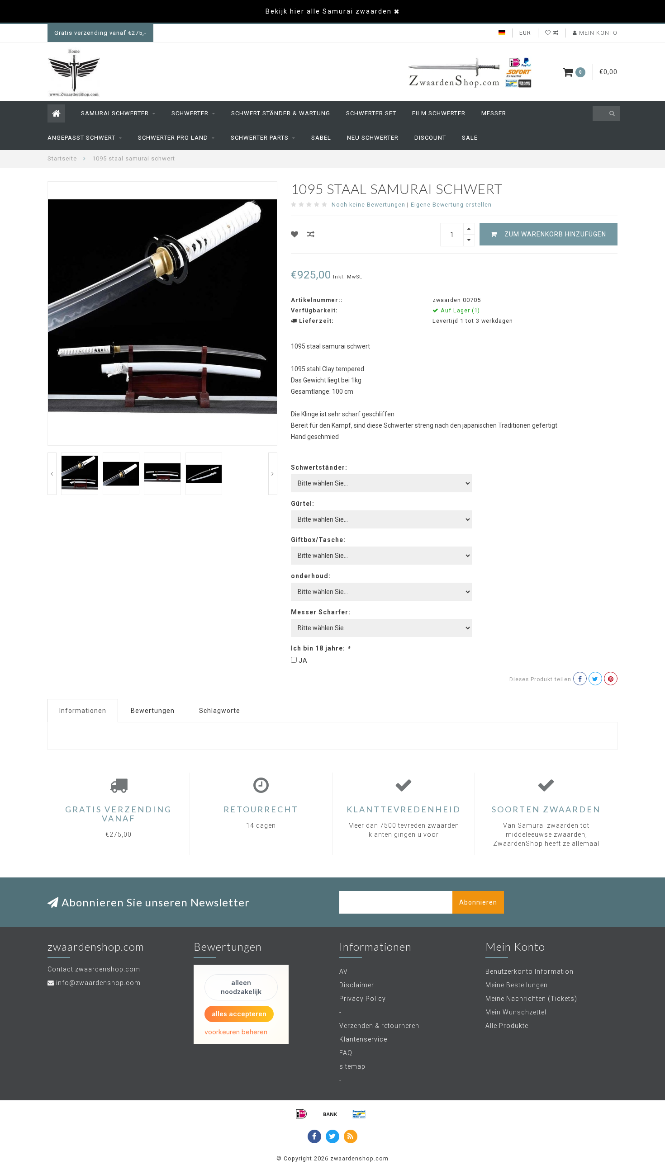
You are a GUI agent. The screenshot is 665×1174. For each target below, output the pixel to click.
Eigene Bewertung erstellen (451, 204)
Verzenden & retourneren (379, 1025)
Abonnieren (478, 902)
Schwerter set (371, 113)
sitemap (352, 1066)
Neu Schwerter (373, 137)
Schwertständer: (319, 467)
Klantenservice (363, 1039)
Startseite (62, 158)
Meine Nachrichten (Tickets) (531, 998)
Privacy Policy (362, 998)
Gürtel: (302, 503)
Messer (493, 113)
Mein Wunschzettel (515, 1012)
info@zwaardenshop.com (98, 982)
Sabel (321, 137)
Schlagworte (219, 710)
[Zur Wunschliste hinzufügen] (295, 234)
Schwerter (190, 113)
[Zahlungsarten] (301, 1114)
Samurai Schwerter (115, 113)
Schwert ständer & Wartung (280, 113)
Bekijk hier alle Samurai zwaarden (329, 11)
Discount (430, 137)
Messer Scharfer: (321, 612)
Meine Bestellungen (516, 985)
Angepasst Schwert (81, 137)
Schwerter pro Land (173, 137)
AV (343, 971)
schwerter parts (260, 137)
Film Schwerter (439, 113)
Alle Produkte (506, 1025)
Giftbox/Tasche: (318, 539)
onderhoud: (311, 576)
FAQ (345, 1052)
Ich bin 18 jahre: (320, 648)
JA (303, 660)
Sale (470, 137)
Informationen (82, 710)
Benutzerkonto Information (529, 971)
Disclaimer (356, 985)
